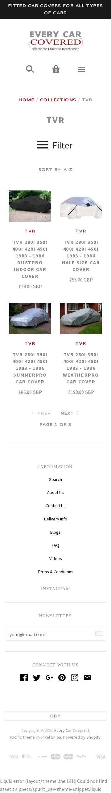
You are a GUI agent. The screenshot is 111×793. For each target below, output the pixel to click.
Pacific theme (22, 737)
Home (26, 99)
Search (55, 479)
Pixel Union (51, 737)
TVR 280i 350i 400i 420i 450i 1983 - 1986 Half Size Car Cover (81, 255)
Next (67, 413)
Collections (58, 99)
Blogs (55, 532)
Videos (55, 558)
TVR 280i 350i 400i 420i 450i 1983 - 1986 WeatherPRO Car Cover (81, 368)
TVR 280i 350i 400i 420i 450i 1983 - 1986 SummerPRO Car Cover (30, 368)
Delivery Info (55, 519)
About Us (55, 492)
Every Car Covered (71, 730)
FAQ (55, 545)
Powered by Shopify (82, 737)
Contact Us (56, 505)
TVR (30, 231)
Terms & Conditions (55, 571)
